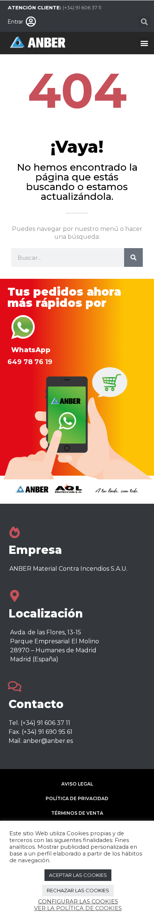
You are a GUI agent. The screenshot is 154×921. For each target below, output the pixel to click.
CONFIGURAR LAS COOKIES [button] (78, 901)
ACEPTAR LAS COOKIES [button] (78, 875)
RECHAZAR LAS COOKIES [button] (78, 890)
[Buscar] (133, 257)
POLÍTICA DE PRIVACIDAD (77, 798)
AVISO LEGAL (77, 784)
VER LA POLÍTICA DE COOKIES (78, 908)
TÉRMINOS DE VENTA (77, 813)
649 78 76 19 (29, 362)
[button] (144, 21)
